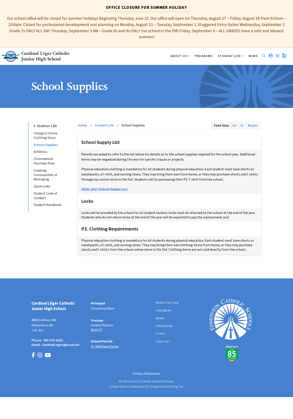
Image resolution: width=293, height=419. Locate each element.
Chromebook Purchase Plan (44, 161)
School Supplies (46, 145)
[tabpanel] (146, 27)
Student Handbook (47, 205)
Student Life (229, 56)
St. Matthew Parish (104, 346)
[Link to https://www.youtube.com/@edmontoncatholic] (48, 355)
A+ (235, 125)
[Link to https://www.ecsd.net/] (230, 361)
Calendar (163, 310)
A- (242, 125)
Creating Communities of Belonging (45, 175)
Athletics (40, 152)
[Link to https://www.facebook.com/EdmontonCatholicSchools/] (33, 355)
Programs (204, 56)
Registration (167, 303)
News (253, 56)
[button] (263, 57)
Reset (253, 125)
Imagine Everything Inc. (166, 386)
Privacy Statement (146, 373)
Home (82, 125)
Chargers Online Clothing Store (45, 135)
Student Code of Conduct (45, 195)
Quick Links (42, 186)
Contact (163, 342)
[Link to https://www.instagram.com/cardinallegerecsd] (40, 355)
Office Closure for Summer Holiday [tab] (146, 8)
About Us (179, 56)
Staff (161, 334)
